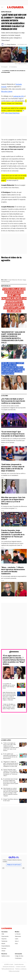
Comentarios (13, 67)
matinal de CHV (18, 96)
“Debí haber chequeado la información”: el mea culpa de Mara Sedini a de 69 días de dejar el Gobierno (12, 467)
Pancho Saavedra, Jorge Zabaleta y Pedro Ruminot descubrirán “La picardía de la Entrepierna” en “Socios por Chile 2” (12, 534)
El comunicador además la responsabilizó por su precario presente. (13, 577)
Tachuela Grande (5, 281)
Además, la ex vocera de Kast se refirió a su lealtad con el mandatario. (13, 474)
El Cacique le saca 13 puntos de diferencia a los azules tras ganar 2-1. (14, 507)
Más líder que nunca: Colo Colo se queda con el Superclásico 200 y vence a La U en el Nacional (13, 500)
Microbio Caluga (6, 91)
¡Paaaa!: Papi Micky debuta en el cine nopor (11, 800)
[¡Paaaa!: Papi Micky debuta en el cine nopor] (23, 801)
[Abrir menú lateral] (2, 7)
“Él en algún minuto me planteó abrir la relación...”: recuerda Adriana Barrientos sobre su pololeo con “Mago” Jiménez (14, 660)
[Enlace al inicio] (14, 652)
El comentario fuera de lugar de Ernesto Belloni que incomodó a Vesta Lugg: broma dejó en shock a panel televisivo (10, 782)
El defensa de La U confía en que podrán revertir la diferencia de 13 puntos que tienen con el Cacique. (13, 440)
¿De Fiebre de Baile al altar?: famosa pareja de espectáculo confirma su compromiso (13, 401)
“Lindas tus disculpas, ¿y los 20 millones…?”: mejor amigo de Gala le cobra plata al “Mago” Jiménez (9, 706)
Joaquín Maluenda (12, 280)
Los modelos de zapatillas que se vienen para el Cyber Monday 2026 (9, 686)
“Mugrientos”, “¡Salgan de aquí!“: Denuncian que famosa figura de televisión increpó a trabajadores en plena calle (13, 337)
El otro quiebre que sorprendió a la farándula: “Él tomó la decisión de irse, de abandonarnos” (10, 756)
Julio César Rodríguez (12, 113)
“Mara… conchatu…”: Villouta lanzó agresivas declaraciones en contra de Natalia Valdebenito (13, 570)
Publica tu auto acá (14, 865)
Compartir (5, 67)
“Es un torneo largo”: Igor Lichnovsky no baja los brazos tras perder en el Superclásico (13, 434)
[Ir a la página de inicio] (15, 7)
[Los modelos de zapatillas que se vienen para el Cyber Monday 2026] (21, 685)
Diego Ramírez (11, 44)
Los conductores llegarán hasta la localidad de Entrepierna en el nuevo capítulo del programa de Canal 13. (12, 543)
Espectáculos (6, 12)
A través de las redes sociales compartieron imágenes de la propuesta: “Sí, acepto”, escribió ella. (13, 408)
